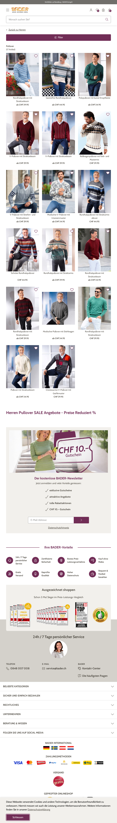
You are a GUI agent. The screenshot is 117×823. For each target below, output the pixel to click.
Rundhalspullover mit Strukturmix (58, 273)
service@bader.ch (56, 668)
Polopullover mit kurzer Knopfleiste (94, 97)
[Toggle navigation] (7, 10)
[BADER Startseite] (20, 10)
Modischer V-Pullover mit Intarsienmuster (58, 216)
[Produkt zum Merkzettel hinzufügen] (36, 56)
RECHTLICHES (11, 704)
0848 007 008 (20, 668)
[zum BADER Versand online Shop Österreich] (62, 748)
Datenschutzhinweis (58, 527)
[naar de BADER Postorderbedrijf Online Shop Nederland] (70, 748)
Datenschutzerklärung (39, 809)
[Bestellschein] (103, 10)
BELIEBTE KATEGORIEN (16, 686)
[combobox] (58, 19)
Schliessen (17, 817)
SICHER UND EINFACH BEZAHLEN (21, 695)
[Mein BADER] (91, 10)
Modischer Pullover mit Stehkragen (58, 331)
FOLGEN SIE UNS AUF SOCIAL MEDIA (23, 732)
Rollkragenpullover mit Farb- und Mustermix (94, 158)
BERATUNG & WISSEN (15, 723)
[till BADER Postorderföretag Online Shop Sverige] (54, 748)
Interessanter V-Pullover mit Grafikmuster (58, 392)
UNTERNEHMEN (12, 714)
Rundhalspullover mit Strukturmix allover (94, 216)
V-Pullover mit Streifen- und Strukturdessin (22, 216)
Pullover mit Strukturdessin (23, 390)
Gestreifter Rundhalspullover (58, 97)
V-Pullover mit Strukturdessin (22, 156)
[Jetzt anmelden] (81, 520)
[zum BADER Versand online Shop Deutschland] (46, 748)
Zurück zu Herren (17, 29)
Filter (60, 37)
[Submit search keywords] (107, 19)
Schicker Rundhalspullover (22, 273)
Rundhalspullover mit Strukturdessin (22, 99)
